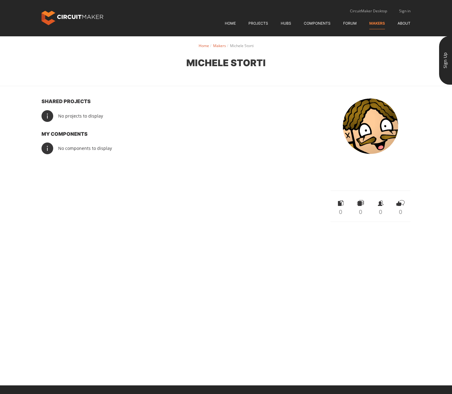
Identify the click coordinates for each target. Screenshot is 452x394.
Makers (377, 23)
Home (230, 23)
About (404, 23)
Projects (258, 23)
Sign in (404, 11)
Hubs (286, 23)
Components (317, 23)
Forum (350, 23)
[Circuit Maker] (72, 17)
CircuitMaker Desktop (368, 11)
